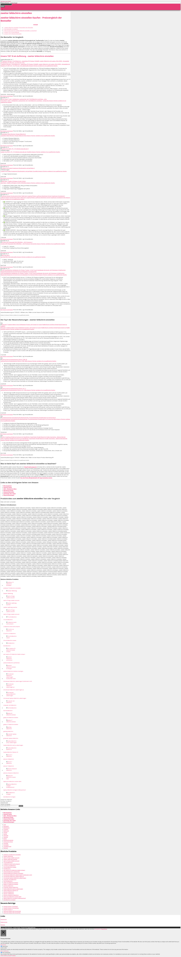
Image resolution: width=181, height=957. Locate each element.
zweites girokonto (5, 804)
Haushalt (5, 835)
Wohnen (5, 848)
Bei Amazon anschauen (7, 96)
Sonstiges (6, 845)
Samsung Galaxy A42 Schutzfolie (12, 913)
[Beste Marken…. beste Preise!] (9, 3)
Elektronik (6, 831)
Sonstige (5, 843)
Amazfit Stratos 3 (7, 909)
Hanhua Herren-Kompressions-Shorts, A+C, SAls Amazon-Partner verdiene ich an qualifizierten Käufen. (28, 390)
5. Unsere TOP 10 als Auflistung (11, 32)
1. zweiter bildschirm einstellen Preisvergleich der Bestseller (18, 27)
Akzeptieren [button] (98, 929)
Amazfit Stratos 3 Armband (10, 906)
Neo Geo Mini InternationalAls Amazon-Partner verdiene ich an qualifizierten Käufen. (23, 257)
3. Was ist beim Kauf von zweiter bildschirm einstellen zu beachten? (20, 30)
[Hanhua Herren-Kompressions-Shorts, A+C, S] (13, 388)
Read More (104, 929)
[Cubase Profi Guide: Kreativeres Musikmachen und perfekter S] (18, 168)
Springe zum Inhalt (6, 1)
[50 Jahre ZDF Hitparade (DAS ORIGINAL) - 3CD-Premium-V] (16, 242)
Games (5, 834)
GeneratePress (31, 927)
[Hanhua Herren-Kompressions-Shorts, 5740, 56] (14, 359)
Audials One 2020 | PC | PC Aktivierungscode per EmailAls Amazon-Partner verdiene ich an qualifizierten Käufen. (30, 152)
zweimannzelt (4, 802)
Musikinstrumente (8, 840)
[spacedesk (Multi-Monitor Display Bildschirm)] (13, 134)
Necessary (5, 946)
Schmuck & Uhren (8, 842)
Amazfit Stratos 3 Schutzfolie (11, 908)
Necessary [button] (3, 945)
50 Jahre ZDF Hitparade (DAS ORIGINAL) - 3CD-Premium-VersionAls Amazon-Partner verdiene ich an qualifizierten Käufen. (33, 244)
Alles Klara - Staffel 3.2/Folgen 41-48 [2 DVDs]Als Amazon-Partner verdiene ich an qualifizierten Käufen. (28, 183)
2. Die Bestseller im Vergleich (10, 29)
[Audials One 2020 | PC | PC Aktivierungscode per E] (15, 149)
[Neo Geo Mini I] (5, 255)
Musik (5, 838)
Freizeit (5, 832)
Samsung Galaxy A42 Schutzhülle (12, 911)
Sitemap (3, 925)
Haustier (5, 837)
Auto (4, 824)
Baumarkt (6, 826)
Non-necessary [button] (5, 951)
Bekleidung (6, 828)
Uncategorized (7, 846)
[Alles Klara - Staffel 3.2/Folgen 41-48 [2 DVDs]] (13, 181)
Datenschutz (4, 922)
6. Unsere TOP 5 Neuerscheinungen (12, 34)
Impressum (4, 919)
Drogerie (5, 829)
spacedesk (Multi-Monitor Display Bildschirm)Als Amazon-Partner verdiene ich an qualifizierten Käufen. (28, 135)
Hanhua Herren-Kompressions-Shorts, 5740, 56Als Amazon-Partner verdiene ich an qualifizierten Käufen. (28, 361)
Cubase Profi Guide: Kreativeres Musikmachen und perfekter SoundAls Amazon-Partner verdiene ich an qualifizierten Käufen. (34, 171)
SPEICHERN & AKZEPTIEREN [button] (8, 955)
